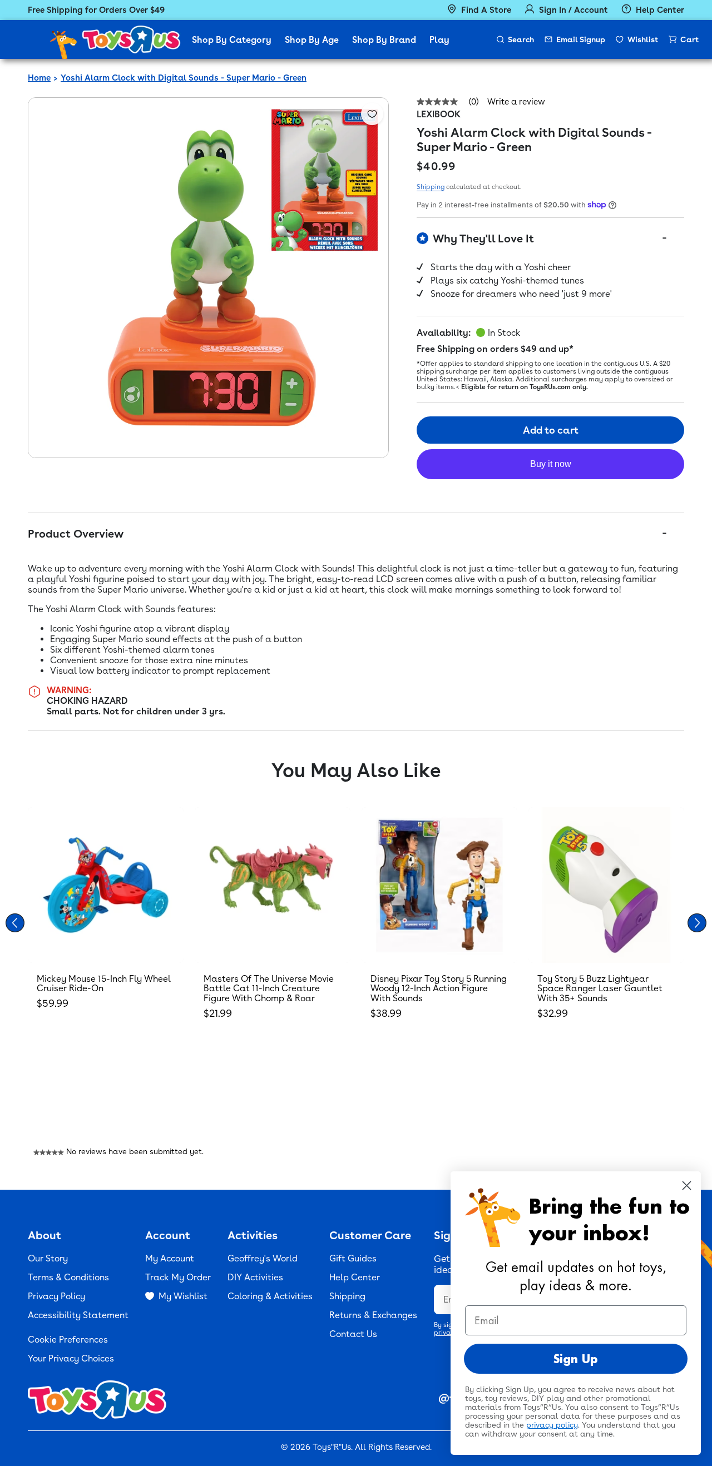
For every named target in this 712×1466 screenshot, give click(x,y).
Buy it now (550, 464)
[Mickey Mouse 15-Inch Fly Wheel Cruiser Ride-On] (106, 885)
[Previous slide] (15, 922)
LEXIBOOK (439, 114)
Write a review (516, 102)
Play (439, 39)
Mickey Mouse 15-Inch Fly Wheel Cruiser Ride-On (104, 983)
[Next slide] (697, 922)
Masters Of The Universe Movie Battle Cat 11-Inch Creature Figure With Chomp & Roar (269, 988)
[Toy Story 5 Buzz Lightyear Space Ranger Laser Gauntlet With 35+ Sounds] (606, 885)
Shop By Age (312, 39)
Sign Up (575, 1358)
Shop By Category (231, 39)
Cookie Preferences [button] (68, 1339)
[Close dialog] (686, 1185)
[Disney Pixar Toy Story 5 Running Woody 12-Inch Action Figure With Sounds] (439, 885)
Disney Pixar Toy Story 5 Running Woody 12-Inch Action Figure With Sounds (438, 988)
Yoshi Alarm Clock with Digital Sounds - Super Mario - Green (183, 78)
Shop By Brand (384, 39)
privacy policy (552, 1424)
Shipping (430, 187)
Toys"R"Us (332, 1447)
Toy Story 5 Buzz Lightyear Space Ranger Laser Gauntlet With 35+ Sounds (599, 988)
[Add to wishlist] (372, 114)
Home (39, 78)
